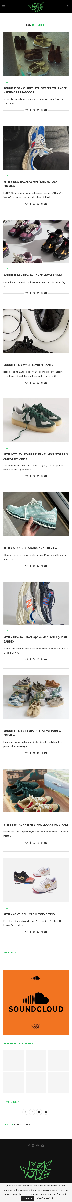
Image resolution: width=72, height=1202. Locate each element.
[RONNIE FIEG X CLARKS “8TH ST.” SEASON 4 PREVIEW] (36, 697)
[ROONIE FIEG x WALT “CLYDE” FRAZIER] (36, 331)
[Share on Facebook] (30, 110)
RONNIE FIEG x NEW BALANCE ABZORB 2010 (32, 275)
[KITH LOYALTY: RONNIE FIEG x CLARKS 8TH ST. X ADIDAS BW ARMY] (36, 420)
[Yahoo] (42, 1145)
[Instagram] (33, 1145)
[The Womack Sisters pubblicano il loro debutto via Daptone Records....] (58, 1060)
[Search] (68, 7)
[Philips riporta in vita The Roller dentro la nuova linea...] (58, 1083)
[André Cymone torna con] (14, 1083)
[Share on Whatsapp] (42, 110)
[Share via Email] (45, 110)
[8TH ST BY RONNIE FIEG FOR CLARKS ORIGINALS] (36, 790)
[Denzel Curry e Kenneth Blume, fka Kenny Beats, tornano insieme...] (36, 1060)
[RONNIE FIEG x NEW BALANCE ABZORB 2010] (36, 241)
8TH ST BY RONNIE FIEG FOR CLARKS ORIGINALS (36, 824)
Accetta (28, 1198)
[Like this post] (26, 110)
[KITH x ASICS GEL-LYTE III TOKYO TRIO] (36, 880)
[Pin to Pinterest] (38, 110)
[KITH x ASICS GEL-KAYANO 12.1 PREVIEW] (36, 514)
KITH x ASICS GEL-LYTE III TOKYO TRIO (29, 914)
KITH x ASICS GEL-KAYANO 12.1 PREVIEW (30, 548)
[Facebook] (29, 1145)
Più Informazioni (45, 1198)
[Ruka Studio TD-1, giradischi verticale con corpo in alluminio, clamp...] (36, 1083)
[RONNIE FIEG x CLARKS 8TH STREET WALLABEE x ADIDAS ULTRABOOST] (36, 54)
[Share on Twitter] (34, 110)
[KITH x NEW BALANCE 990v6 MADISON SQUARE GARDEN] (36, 603)
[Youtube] (37, 1145)
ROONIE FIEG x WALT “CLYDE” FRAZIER (28, 365)
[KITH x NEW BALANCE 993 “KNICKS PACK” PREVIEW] (36, 148)
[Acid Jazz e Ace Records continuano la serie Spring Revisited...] (14, 1060)
